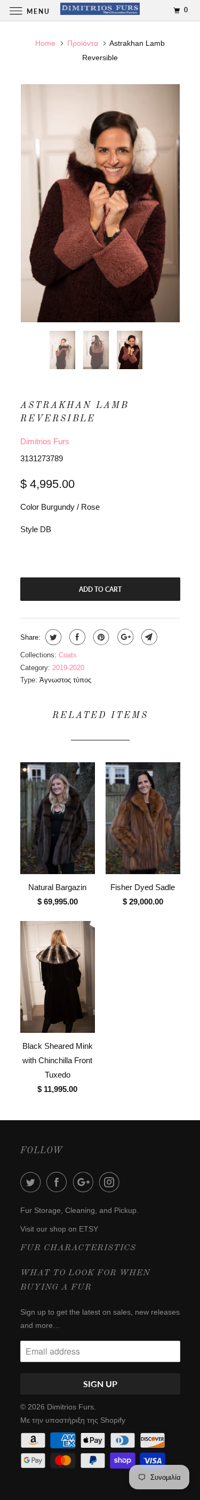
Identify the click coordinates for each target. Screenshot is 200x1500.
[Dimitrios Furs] (100, 10)
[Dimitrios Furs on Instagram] (111, 1182)
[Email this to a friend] (148, 637)
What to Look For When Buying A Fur (85, 1280)
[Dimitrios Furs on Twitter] (32, 1182)
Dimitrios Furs (44, 441)
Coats (68, 655)
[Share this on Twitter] (52, 637)
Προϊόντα (82, 43)
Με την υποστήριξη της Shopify (72, 1420)
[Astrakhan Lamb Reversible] (100, 203)
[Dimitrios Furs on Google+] (85, 1182)
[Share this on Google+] (124, 637)
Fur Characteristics (78, 1248)
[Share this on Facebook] (76, 637)
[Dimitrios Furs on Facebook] (58, 1182)
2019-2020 (68, 668)
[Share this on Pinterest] (100, 637)
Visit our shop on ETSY (59, 1229)
